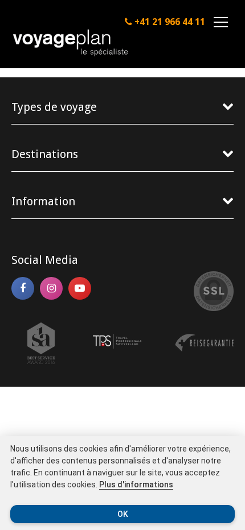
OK (122, 514)
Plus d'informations (136, 484)
